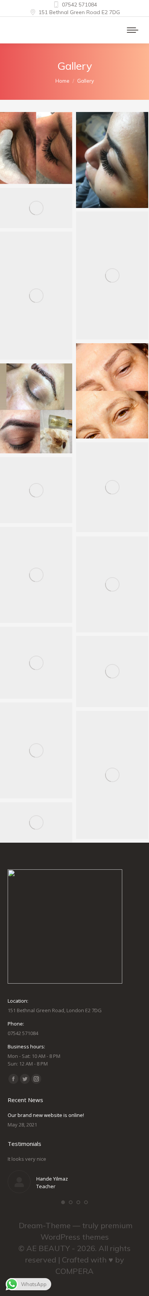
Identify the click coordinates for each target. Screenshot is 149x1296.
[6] (112, 487)
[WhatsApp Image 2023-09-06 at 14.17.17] (112, 775)
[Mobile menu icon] (132, 30)
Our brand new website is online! (46, 1115)
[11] (36, 208)
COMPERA (74, 1271)
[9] (36, 296)
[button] (63, 1202)
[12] (112, 160)
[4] (36, 575)
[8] (112, 390)
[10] (112, 275)
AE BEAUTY (48, 1248)
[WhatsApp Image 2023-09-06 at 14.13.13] (36, 822)
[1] (112, 671)
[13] (36, 148)
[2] (36, 663)
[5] (36, 490)
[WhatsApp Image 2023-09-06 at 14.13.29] (36, 750)
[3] (112, 584)
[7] (36, 408)
